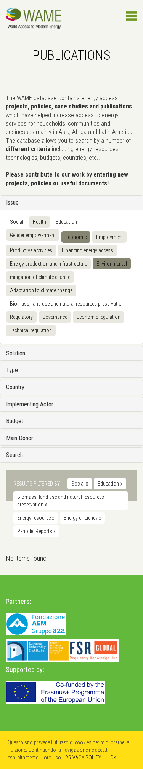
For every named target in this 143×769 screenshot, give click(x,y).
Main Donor (19, 438)
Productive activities (31, 250)
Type (12, 370)
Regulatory (21, 317)
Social (16, 222)
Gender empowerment (33, 235)
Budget (14, 421)
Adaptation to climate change (41, 290)
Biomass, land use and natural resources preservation (67, 304)
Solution (15, 353)
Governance (54, 317)
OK (113, 758)
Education (66, 222)
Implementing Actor (29, 404)
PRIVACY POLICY (83, 758)
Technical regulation (31, 330)
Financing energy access (87, 250)
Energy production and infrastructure (48, 264)
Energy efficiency (82, 518)
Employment (109, 237)
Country (15, 387)
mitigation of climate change (40, 277)
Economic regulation (99, 317)
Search (14, 455)
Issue (12, 202)
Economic (76, 237)
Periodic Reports (36, 531)
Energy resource (35, 518)
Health (39, 222)
